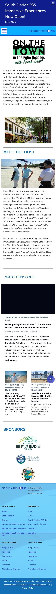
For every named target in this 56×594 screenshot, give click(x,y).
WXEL (31, 516)
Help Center (7, 547)
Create (31, 528)
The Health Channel (37, 524)
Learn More (10, 22)
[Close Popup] (52, 3)
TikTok (5, 560)
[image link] (28, 443)
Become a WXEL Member (14, 528)
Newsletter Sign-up (11, 569)
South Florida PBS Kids (38, 520)
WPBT (30, 511)
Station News (8, 516)
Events (5, 520)
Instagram (7, 556)
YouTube (32, 533)
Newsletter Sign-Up (37, 569)
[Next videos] (51, 379)
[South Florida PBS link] (41, 30)
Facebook (6, 552)
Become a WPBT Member (14, 524)
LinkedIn (6, 564)
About (5, 511)
